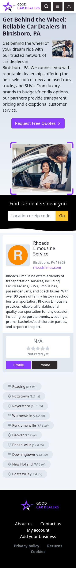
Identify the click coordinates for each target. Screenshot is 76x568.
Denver (24, 435)
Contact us (50, 524)
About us (24, 524)
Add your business (38, 536)
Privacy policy (26, 545)
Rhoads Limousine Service (44, 248)
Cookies (38, 551)
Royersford (27, 406)
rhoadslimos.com (47, 267)
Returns (54, 545)
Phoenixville (27, 444)
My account (38, 530)
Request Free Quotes (36, 123)
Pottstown (25, 396)
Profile (18, 365)
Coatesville (26, 474)
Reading (23, 386)
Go (62, 215)
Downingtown (29, 454)
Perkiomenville (30, 425)
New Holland (28, 464)
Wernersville (28, 415)
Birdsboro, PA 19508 (49, 262)
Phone (45, 365)
